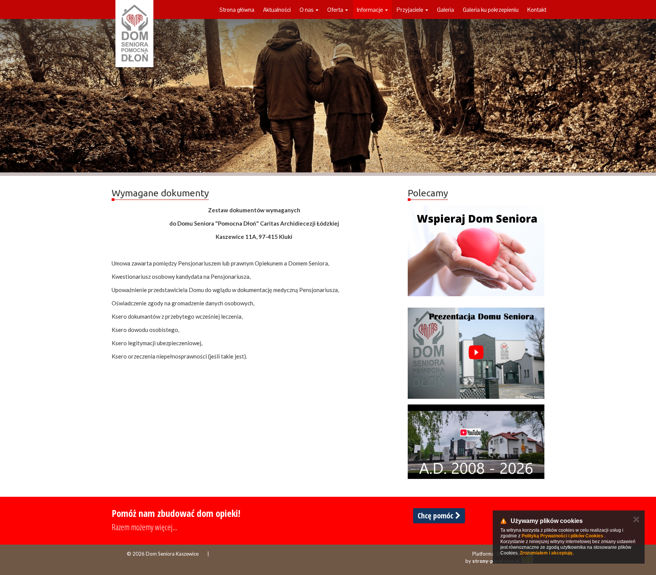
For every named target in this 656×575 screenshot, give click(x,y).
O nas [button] (307, 9)
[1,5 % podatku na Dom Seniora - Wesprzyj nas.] (476, 250)
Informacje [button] (370, 9)
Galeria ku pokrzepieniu (491, 9)
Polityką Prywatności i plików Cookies (562, 536)
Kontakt (536, 9)
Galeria (445, 9)
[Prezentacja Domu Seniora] (476, 353)
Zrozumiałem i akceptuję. (547, 553)
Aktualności (277, 9)
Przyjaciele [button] (410, 9)
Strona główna (236, 9)
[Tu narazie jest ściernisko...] (476, 441)
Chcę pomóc (436, 515)
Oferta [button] (335, 9)
